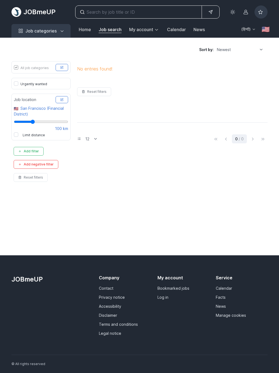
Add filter (31, 151)
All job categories (34, 68)
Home (85, 29)
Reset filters (33, 177)
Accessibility (110, 306)
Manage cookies (231, 315)
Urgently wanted (33, 84)
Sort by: (206, 49)
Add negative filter (39, 164)
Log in (162, 297)
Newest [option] (224, 49)
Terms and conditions (118, 324)
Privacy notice (112, 297)
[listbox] (242, 49)
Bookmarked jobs (173, 288)
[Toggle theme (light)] (232, 12)
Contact (106, 288)
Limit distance (34, 135)
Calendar (176, 29)
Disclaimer (108, 315)
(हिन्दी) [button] (246, 29)
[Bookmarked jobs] (261, 12)
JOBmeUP (39, 12)
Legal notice (110, 333)
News (199, 29)
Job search (110, 29)
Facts (221, 297)
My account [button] (141, 29)
